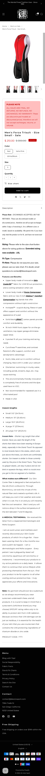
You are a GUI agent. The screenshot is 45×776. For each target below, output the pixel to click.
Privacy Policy (8, 678)
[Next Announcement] (41, 3)
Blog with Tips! (8, 658)
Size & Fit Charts (9, 670)
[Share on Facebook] (16, 197)
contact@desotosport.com (14, 699)
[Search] (41, 14)
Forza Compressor (32, 292)
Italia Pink (20, 151)
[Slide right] (40, 89)
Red (8, 151)
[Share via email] (29, 197)
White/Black (12, 156)
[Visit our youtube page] (13, 716)
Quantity (9, 173)
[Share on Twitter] (24, 197)
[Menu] (3, 14)
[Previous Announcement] (3, 3)
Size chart (13, 184)
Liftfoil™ (19, 319)
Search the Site (9, 682)
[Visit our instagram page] (8, 716)
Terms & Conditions (10, 674)
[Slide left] (4, 89)
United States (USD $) (21, 744)
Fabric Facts (7, 666)
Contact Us (7, 687)
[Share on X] (20, 197)
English (21, 748)
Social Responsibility (11, 662)
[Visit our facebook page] (3, 716)
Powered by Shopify (22, 770)
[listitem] (22, 3)
